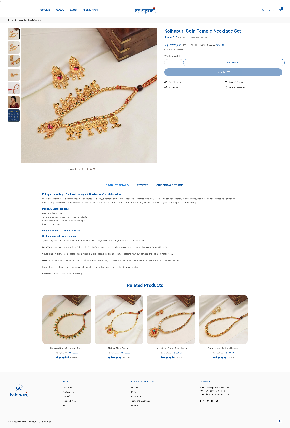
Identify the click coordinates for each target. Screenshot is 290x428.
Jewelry (60, 10)
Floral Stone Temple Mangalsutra (66, 348)
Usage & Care (136, 396)
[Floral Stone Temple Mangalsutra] (66, 319)
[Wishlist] (274, 10)
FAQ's (133, 392)
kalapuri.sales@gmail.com (217, 394)
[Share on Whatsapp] (91, 169)
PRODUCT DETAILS (117, 185)
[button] (279, 10)
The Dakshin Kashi (70, 401)
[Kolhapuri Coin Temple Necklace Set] (13, 34)
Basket (73, 10)
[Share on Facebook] (75, 169)
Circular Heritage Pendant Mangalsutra (171, 348)
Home (10, 20)
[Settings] (269, 10)
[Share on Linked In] (83, 169)
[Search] (263, 10)
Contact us (135, 387)
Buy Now (223, 72)
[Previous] (25, 95)
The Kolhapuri (90, 10)
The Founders (68, 392)
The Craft (66, 396)
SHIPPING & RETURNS (169, 185)
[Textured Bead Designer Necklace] (119, 319)
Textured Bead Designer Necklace (119, 348)
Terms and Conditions (140, 401)
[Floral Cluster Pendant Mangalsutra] (223, 319)
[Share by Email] (94, 169)
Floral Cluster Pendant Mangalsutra (223, 348)
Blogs (65, 405)
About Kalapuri (69, 387)
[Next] (152, 95)
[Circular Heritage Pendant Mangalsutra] (171, 319)
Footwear (45, 10)
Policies (134, 405)
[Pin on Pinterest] (79, 169)
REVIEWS (142, 185)
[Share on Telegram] (87, 169)
